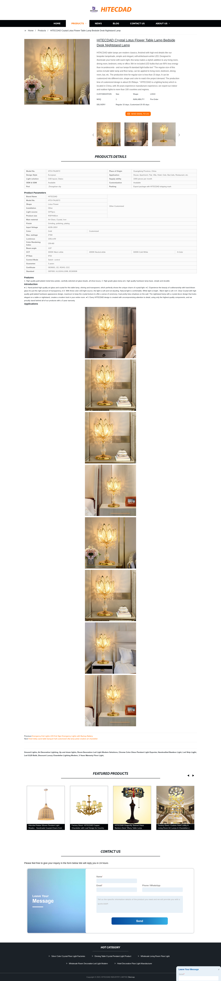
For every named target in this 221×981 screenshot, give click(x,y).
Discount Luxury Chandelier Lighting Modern (58, 755)
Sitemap (131, 977)
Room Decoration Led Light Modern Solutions (97, 752)
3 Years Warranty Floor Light (91, 755)
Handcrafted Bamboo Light (170, 752)
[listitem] (110, 133)
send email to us (140, 114)
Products (77, 23)
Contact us (137, 23)
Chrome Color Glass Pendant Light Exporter (138, 752)
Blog (116, 23)
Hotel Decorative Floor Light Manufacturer (134, 963)
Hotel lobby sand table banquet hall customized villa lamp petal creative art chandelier (63, 739)
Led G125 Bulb (30, 755)
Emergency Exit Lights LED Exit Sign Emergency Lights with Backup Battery (62, 736)
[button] (93, 135)
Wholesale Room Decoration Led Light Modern (88, 963)
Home (57, 23)
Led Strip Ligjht (189, 752)
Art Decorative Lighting (48, 752)
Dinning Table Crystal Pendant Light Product (113, 956)
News (98, 23)
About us (161, 23)
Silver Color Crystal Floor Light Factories (68, 956)
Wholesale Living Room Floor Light (155, 956)
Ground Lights (30, 752)
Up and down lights (67, 752)
